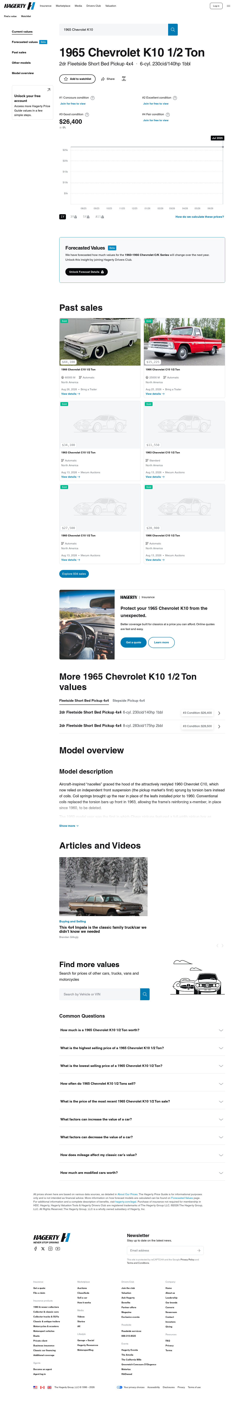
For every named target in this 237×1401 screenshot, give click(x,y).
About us (170, 1293)
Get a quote (133, 642)
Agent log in (39, 1374)
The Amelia (127, 1355)
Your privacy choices (134, 1387)
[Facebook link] (35, 1249)
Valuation (126, 1293)
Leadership (171, 1297)
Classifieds (83, 1293)
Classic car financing (44, 1350)
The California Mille (131, 1359)
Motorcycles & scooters (46, 1326)
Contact (170, 1317)
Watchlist (26, 16)
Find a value (10, 16)
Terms (169, 1350)
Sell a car (82, 1297)
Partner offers (128, 1307)
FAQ (168, 1340)
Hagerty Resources (87, 1345)
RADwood (126, 1374)
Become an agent (42, 1369)
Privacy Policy (187, 1259)
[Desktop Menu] (228, 6)
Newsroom (171, 1312)
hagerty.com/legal (125, 1201)
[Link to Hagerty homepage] (51, 1238)
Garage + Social (85, 1340)
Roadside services (131, 1331)
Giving (169, 1326)
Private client (40, 1340)
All (78, 1326)
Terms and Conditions (138, 1263)
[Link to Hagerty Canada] (42, 1387)
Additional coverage (43, 1355)
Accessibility (153, 1387)
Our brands (171, 1302)
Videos (81, 1316)
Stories (81, 1321)
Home (169, 1288)
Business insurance (43, 1345)
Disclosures (169, 1387)
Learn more (161, 642)
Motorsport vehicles (43, 1331)
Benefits (125, 1302)
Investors (171, 1322)
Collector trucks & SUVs (46, 1316)
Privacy (170, 1345)
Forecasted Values (182, 1197)
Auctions (82, 1288)
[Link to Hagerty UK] (49, 1387)
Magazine (126, 1312)
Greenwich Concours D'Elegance (138, 1364)
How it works (84, 1302)
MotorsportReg (85, 1350)
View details (68, 393)
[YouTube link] (57, 1249)
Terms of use (194, 1387)
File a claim (39, 1293)
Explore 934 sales (74, 573)
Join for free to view (73, 103)
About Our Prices (128, 1194)
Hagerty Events (129, 1350)
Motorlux (126, 1369)
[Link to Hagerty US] (35, 1387)
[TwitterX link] (43, 1249)
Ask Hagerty (128, 1297)
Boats (36, 1336)
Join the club (128, 1288)
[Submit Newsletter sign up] (199, 1250)
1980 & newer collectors (46, 1307)
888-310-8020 (128, 1336)
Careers (170, 1307)
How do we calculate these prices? (200, 216)
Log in (216, 6)
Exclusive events (130, 1317)
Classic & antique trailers (46, 1321)
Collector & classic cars (46, 1312)
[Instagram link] (50, 1249)
